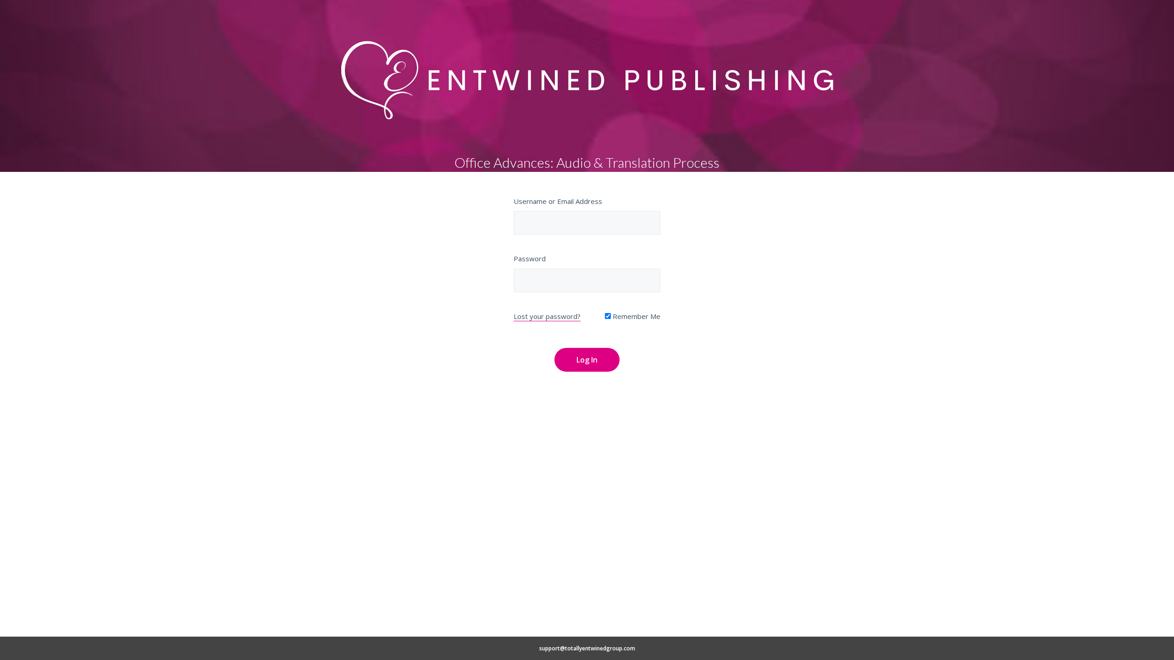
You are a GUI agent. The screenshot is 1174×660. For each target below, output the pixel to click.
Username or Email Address (558, 201)
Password (530, 258)
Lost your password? (547, 316)
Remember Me (635, 316)
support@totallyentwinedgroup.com (587, 648)
